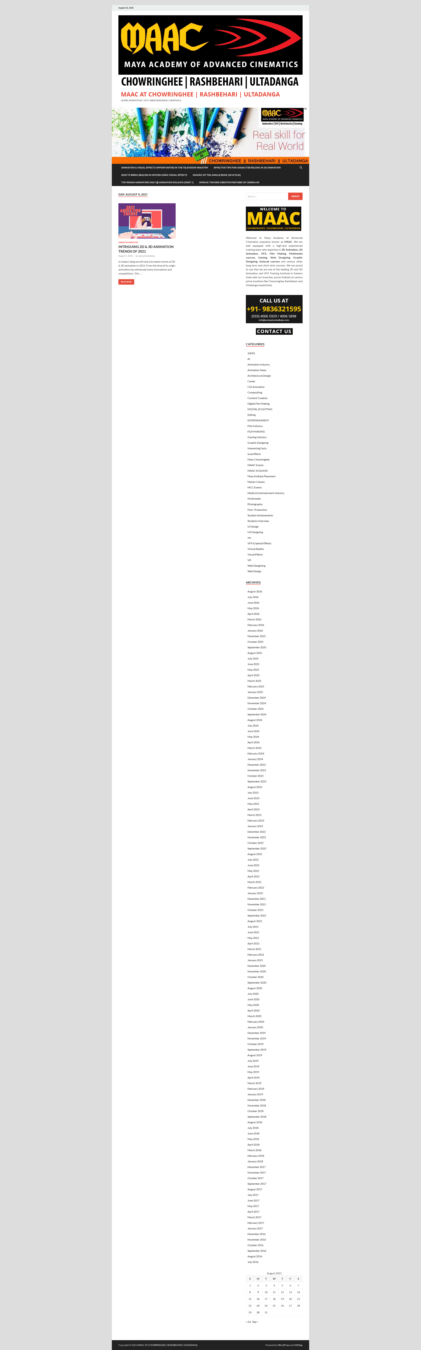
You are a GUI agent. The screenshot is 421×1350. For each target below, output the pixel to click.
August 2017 (255, 1189)
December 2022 (257, 831)
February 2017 (256, 1222)
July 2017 (253, 1194)
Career (251, 381)
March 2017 (254, 1217)
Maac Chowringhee (259, 459)
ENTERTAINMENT (258, 420)
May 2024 (253, 736)
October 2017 (255, 1178)
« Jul (248, 1321)
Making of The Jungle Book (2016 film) (217, 175)
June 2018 (253, 1133)
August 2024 (255, 719)
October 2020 (255, 976)
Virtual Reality (256, 548)
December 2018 (257, 1099)
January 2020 (255, 1027)
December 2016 (257, 1233)
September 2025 (257, 647)
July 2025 (253, 658)
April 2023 (254, 809)
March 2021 (254, 949)
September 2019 (257, 1049)
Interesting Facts (257, 448)
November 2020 (257, 971)
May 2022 (253, 870)
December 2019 (257, 1032)
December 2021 (257, 898)
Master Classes (256, 481)
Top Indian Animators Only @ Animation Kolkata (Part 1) (157, 182)
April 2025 (254, 675)
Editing (252, 414)
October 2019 (255, 1043)
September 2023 (257, 781)
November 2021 (257, 904)
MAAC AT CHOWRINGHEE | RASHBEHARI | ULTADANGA (200, 94)
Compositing (255, 392)
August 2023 (255, 786)
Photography (255, 504)
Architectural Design (259, 375)
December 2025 (257, 636)
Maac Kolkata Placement (262, 476)
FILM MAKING (256, 431)
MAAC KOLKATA (258, 470)
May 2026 (253, 608)
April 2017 (254, 1211)
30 (258, 1312)
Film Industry (255, 425)
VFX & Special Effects (259, 543)
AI (249, 358)
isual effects (254, 453)
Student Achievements (260, 515)
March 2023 (254, 814)
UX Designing (255, 532)
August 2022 (255, 854)
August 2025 (255, 652)
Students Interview (258, 520)
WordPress (284, 1345)
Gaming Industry (257, 437)
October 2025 (255, 641)
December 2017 (257, 1166)
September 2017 (257, 1183)
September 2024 (257, 714)
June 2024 (253, 731)
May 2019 (253, 1071)
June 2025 (253, 664)
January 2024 (255, 759)
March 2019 (254, 1083)
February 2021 (256, 954)
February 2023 (256, 820)
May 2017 (253, 1206)
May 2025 (253, 669)
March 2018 (254, 1150)
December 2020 (257, 965)
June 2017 (253, 1200)
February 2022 (256, 887)
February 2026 (256, 624)
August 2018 (255, 1122)
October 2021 (255, 909)
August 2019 (255, 1055)
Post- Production (257, 509)
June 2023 (253, 798)
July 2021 (253, 926)
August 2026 (255, 591)
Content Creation (258, 397)
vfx (249, 537)
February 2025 (256, 686)
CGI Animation (256, 386)
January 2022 (255, 893)
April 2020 (254, 1010)
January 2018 (255, 1161)
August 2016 (255, 1256)
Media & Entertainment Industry (266, 492)
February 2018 (256, 1155)
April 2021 (254, 943)
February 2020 (256, 1021)
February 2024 (256, 753)
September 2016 (257, 1250)
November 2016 (257, 1239)
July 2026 (253, 597)
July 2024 (253, 725)
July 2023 (253, 792)
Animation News (257, 370)
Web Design (254, 571)
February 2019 (256, 1088)
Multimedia (254, 498)
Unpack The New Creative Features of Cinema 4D (229, 182)
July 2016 (253, 1261)
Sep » (255, 1321)
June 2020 (253, 999)
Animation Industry (128, 242)
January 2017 (255, 1228)
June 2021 (253, 932)
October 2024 (255, 708)
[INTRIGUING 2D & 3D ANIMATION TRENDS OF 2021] (147, 221)
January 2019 (255, 1094)
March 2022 (254, 881)
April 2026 (254, 613)
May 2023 (253, 803)
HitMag (298, 1345)
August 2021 (255, 921)
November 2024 (257, 703)
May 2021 (253, 937)
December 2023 (257, 764)
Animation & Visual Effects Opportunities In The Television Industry (164, 167)
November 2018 (257, 1105)
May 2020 (253, 1004)
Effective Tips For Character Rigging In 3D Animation (247, 167)
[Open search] (300, 167)
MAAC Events (256, 465)
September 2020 (257, 982)
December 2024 (257, 697)
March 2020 (254, 1016)
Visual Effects (255, 554)
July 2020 (253, 993)
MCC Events (255, 487)
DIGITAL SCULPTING (260, 409)
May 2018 (253, 1138)
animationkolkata (146, 256)
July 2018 (253, 1127)
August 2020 (255, 988)
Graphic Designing (258, 442)
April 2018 (254, 1144)
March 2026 (254, 619)
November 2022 (257, 837)
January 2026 (255, 630)
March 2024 (254, 747)
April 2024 (254, 742)
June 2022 (253, 865)
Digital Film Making (259, 403)
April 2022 (254, 876)
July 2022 (253, 859)
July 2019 (253, 1060)
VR (249, 560)
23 (258, 1305)
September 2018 (257, 1116)
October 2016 (255, 1245)
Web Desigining (256, 565)
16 (258, 1298)
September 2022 (257, 848)
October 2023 (255, 775)
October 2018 (255, 1111)
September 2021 (257, 915)
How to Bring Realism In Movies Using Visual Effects (154, 175)
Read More (125, 281)
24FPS (251, 353)
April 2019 (254, 1077)
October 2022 (255, 842)
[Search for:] (274, 196)
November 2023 (257, 770)
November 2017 (257, 1172)
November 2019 (257, 1038)
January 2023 (255, 826)
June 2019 (253, 1066)
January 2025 (255, 691)
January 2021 (255, 960)
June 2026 (253, 602)
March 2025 (254, 680)
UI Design (253, 526)
